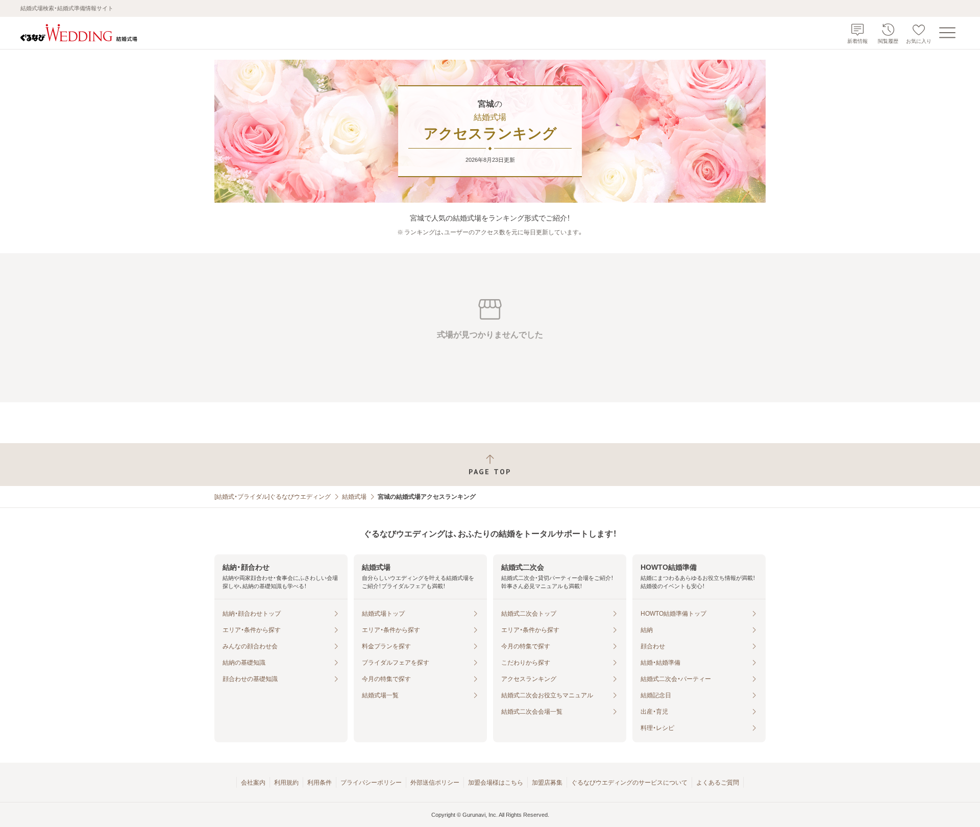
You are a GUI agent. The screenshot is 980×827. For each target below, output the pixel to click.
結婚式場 (354, 496)
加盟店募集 (547, 782)
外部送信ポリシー (434, 782)
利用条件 (319, 782)
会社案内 (253, 782)
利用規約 (286, 782)
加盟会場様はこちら (495, 782)
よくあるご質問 (717, 782)
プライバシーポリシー (371, 782)
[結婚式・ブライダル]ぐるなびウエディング (272, 496)
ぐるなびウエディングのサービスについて (629, 782)
